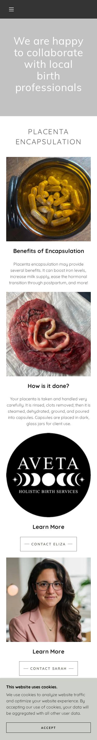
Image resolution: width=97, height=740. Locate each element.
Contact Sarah (48, 668)
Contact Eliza (48, 544)
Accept (48, 728)
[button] (11, 9)
